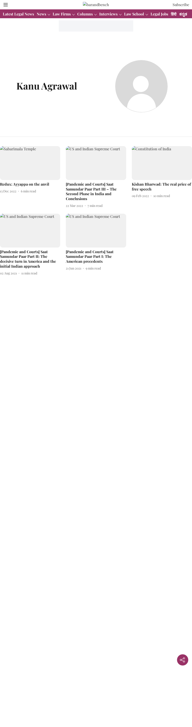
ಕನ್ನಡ (183, 13)
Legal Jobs (159, 13)
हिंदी (174, 13)
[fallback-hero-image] (30, 163)
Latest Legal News (18, 13)
